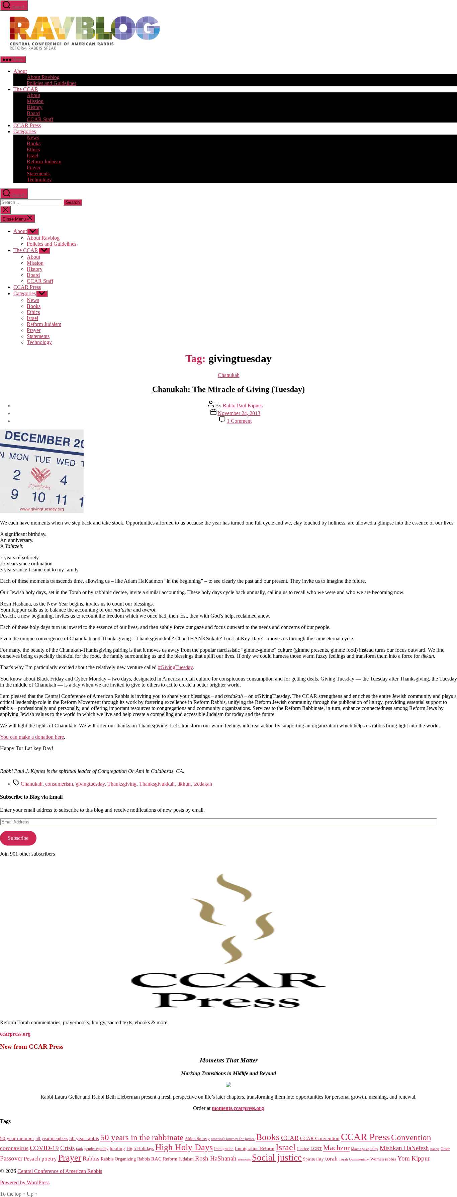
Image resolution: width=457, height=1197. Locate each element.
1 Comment (239, 421)
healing (117, 1148)
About (20, 71)
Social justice (277, 1157)
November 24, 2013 (239, 413)
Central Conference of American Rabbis (59, 1171)
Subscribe (18, 838)
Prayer (33, 167)
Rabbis (91, 1158)
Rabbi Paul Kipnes (243, 405)
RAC (156, 1159)
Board (33, 113)
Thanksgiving (121, 784)
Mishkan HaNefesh (404, 1147)
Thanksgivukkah (157, 784)
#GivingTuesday (175, 667)
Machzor (336, 1148)
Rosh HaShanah (216, 1158)
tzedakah (202, 784)
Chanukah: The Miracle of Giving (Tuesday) (228, 389)
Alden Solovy (197, 1138)
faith (79, 1149)
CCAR (290, 1137)
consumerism (59, 784)
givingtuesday (90, 784)
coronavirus (14, 1148)
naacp (434, 1149)
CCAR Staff (40, 119)
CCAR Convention (320, 1138)
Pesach (32, 1158)
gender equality (96, 1149)
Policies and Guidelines (51, 83)
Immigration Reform (254, 1148)
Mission (35, 101)
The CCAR (25, 89)
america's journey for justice (233, 1139)
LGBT (316, 1148)
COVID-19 (44, 1147)
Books (33, 143)
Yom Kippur (413, 1158)
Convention (411, 1137)
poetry (49, 1158)
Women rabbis (383, 1159)
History (34, 107)
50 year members (51, 1138)
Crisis (67, 1147)
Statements (38, 173)
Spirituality (313, 1159)
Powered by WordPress (25, 1182)
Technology (39, 179)
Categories (24, 131)
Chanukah (229, 375)
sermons (244, 1159)
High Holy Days (184, 1147)
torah (331, 1158)
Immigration (224, 1148)
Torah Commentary (354, 1159)
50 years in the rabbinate (141, 1137)
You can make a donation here (32, 737)
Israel (32, 155)
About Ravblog (43, 77)
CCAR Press (27, 125)
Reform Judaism (44, 161)
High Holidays (140, 1148)
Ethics (33, 149)
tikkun (184, 784)
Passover (11, 1158)
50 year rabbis (84, 1138)
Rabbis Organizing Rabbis (125, 1159)
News (33, 137)
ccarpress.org (15, 1034)
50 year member (17, 1138)
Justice (303, 1148)
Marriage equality (364, 1149)
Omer (445, 1149)
